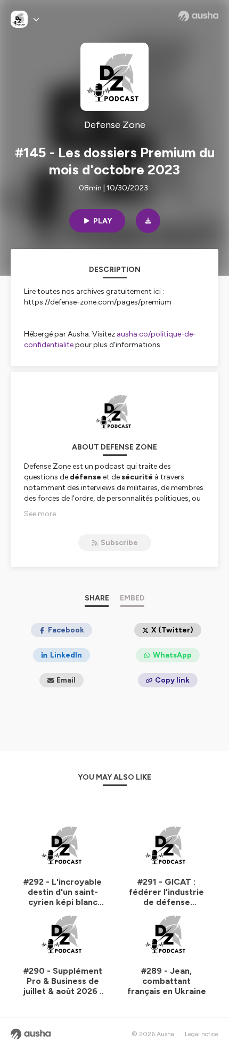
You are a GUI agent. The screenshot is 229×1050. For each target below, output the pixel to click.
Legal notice (201, 1034)
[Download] (148, 221)
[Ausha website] (198, 16)
